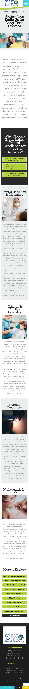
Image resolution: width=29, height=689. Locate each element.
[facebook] (6, 657)
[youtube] (14, 657)
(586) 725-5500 (14, 650)
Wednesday (8, 670)
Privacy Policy (14, 680)
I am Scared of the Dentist (14, 607)
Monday (7, 666)
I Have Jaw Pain (14, 598)
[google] (18, 657)
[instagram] (10, 657)
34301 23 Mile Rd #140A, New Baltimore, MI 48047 (14, 654)
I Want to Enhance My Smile (14, 589)
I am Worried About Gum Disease (14, 576)
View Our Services (15, 615)
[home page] (11, 3)
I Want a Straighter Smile (14, 594)
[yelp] (22, 657)
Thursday (8, 672)
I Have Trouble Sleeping (14, 602)
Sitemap (22, 678)
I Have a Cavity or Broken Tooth (14, 580)
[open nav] (26, 3)
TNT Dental (21, 681)
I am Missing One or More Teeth (14, 585)
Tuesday (7, 668)
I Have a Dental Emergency (14, 611)
